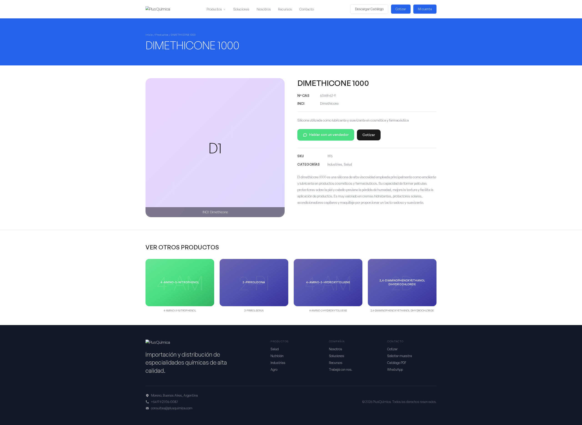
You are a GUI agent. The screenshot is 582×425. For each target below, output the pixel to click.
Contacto (306, 9)
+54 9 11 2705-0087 (164, 402)
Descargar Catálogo (369, 9)
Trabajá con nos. (340, 369)
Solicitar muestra (399, 356)
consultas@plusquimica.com (171, 408)
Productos (214, 9)
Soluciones (241, 9)
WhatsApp (395, 369)
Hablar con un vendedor (329, 134)
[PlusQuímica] (158, 342)
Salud (275, 349)
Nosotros (264, 9)
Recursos (285, 9)
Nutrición (277, 356)
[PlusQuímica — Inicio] (158, 9)
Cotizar (401, 9)
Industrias (278, 363)
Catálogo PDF (396, 363)
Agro (274, 369)
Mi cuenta (425, 9)
